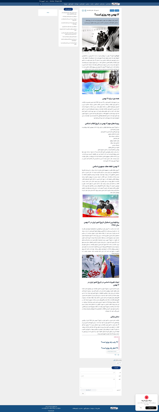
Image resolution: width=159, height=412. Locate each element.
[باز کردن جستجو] (40, 4)
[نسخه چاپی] (85, 10)
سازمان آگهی (86, 408)
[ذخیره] (83, 10)
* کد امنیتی (119, 390)
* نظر (120, 379)
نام (120, 372)
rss (81, 408)
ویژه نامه (117, 10)
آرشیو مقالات (75, 408)
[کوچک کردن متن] (88, 52)
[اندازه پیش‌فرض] (85, 52)
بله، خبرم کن (150, 408)
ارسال (83, 393)
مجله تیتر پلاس (48, 406)
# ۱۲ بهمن (119, 363)
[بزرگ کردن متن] (82, 52)
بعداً (141, 408)
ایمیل (120, 376)
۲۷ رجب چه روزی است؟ (109, 342)
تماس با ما (97, 408)
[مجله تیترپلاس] (116, 4)
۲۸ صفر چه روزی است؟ (109, 348)
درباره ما (92, 408)
